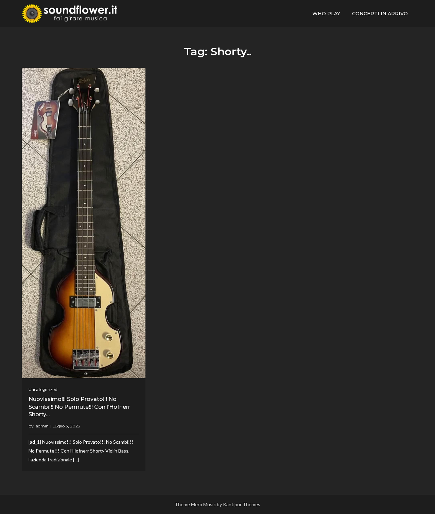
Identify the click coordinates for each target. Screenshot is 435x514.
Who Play (326, 14)
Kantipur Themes (241, 504)
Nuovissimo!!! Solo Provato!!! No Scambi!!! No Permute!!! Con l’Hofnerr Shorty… (79, 407)
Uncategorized (43, 389)
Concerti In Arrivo (380, 14)
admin (42, 425)
